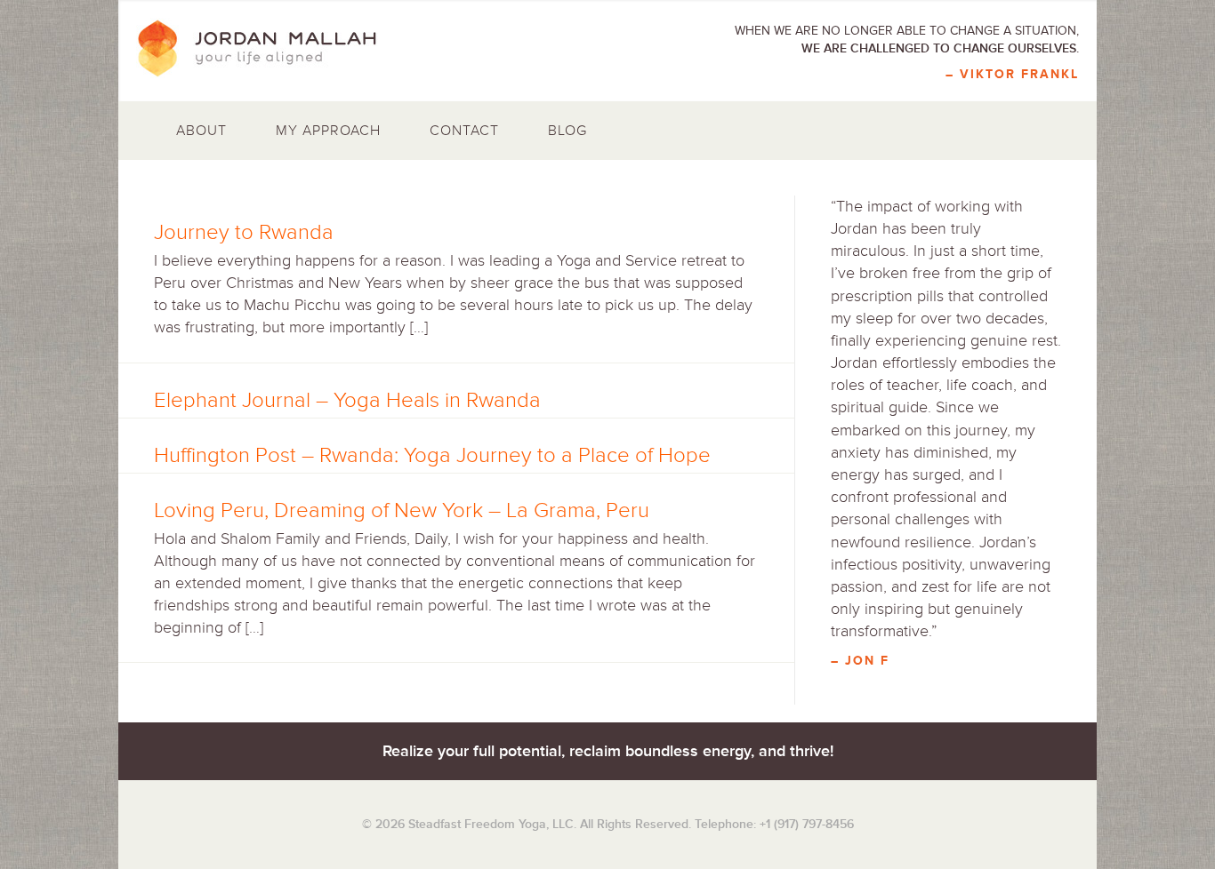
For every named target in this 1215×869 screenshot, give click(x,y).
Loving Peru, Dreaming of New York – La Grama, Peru (401, 510)
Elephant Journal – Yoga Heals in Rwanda (347, 400)
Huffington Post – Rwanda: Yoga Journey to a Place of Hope (432, 455)
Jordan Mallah (269, 49)
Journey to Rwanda (244, 232)
